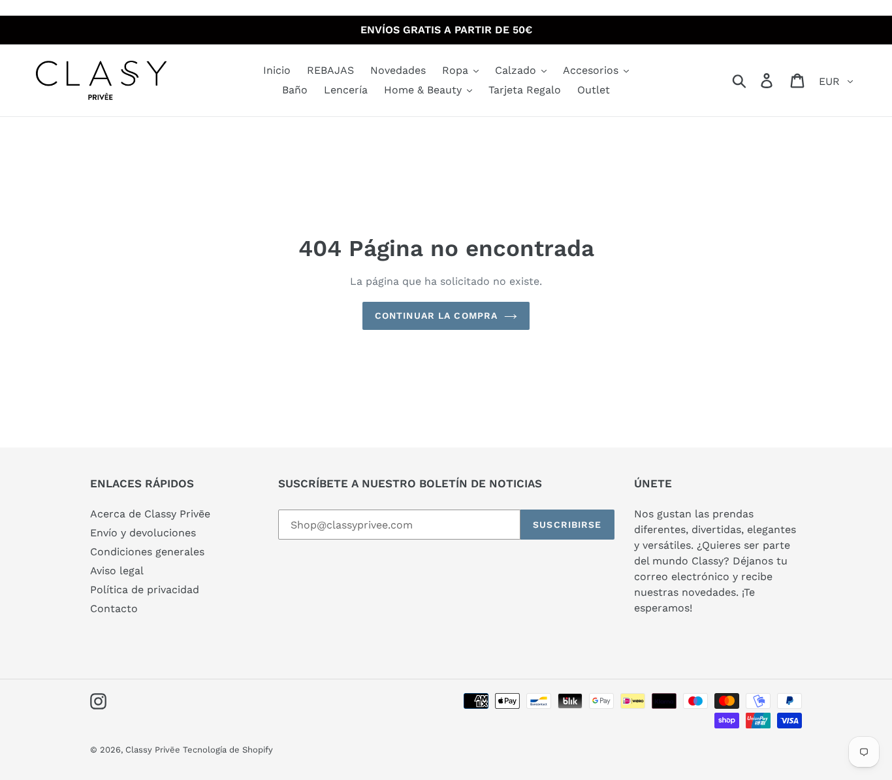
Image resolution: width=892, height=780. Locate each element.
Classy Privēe (154, 750)
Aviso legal (117, 570)
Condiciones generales (147, 551)
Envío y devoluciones (143, 533)
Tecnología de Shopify (228, 750)
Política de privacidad (144, 589)
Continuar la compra (436, 315)
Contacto (114, 608)
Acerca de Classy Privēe (150, 514)
